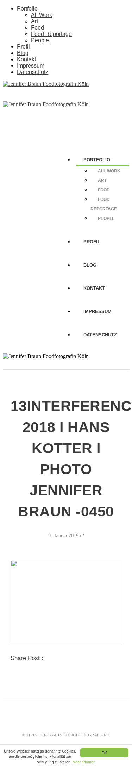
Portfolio (27, 9)
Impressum (30, 66)
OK (104, 752)
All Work (41, 15)
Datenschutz (32, 72)
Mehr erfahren (84, 761)
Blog (23, 53)
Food (37, 28)
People (40, 40)
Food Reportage (51, 34)
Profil (23, 47)
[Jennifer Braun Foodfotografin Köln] (46, 84)
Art (34, 21)
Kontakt (26, 59)
